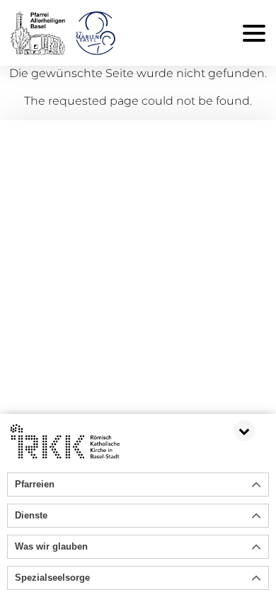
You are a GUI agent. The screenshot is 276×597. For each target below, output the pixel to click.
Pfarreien (34, 484)
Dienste (31, 515)
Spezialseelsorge (52, 577)
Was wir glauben (51, 546)
